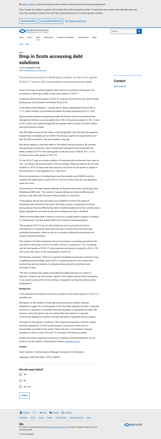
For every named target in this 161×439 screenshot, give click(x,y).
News (38, 37)
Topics (29, 37)
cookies (30, 4)
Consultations (83, 37)
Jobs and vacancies (76, 417)
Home (21, 44)
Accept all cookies (28, 21)
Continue (24, 395)
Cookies (49, 417)
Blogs (94, 37)
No (25, 380)
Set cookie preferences (75, 21)
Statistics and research (65, 37)
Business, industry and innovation (34, 70)
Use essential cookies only (51, 21)
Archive (32, 417)
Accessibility (23, 417)
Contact (41, 417)
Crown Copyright (61, 417)
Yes (25, 374)
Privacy (88, 417)
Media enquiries (120, 86)
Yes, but (27, 386)
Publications (48, 37)
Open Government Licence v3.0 (57, 427)
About (21, 37)
